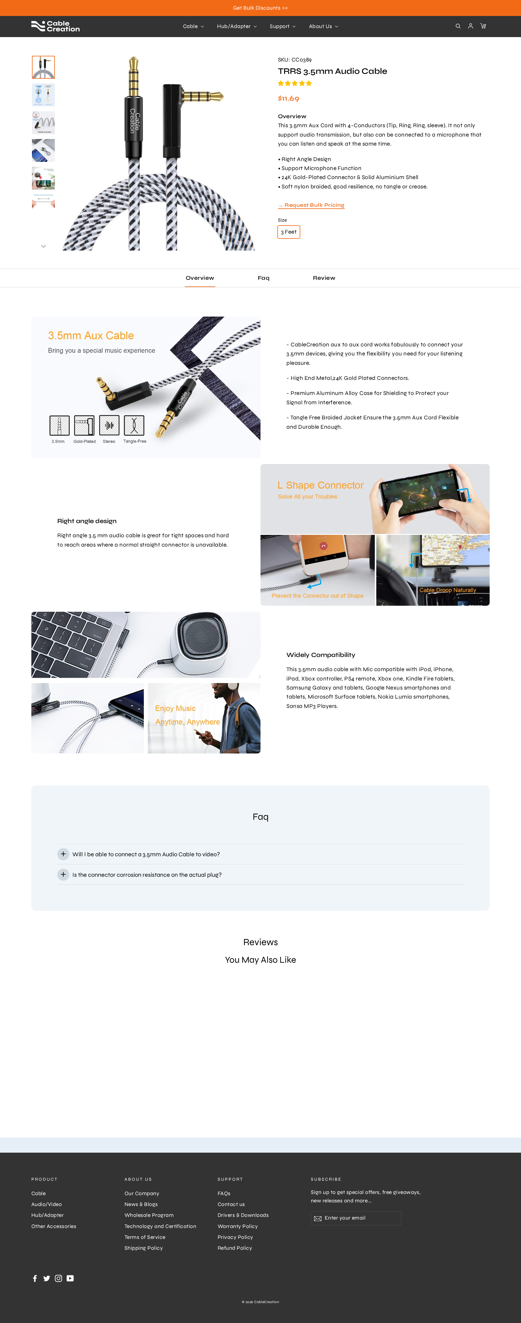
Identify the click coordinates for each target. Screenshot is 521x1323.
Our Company (142, 1193)
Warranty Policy (238, 1226)
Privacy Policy (235, 1237)
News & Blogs (141, 1204)
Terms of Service (145, 1237)
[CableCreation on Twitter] (46, 1277)
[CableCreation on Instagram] (58, 1277)
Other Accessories (53, 1226)
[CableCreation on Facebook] (35, 1277)
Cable (191, 26)
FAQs (224, 1193)
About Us (321, 26)
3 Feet (289, 231)
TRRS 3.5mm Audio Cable (59, 1091)
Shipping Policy (144, 1248)
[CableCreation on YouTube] (70, 1277)
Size (282, 220)
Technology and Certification (160, 1226)
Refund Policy (235, 1248)
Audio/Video (46, 1204)
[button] (296, 83)
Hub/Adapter (234, 26)
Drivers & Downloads (243, 1215)
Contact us (231, 1204)
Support (280, 26)
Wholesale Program (149, 1215)
